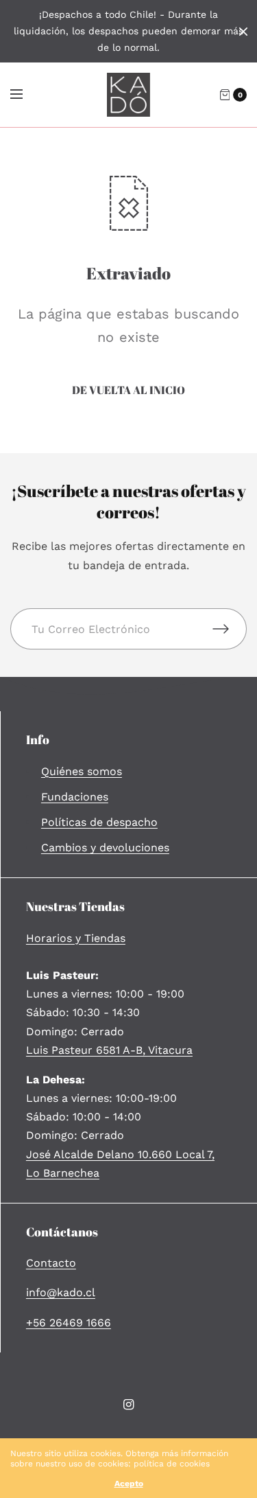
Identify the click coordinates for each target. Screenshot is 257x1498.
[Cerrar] (243, 31)
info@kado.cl (60, 1292)
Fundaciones (74, 796)
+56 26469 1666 (68, 1322)
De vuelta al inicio (128, 389)
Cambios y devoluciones (105, 847)
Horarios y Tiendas (75, 938)
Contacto (51, 1262)
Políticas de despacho (99, 822)
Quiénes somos (81, 771)
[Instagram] (129, 1404)
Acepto (128, 1483)
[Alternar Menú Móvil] (25, 95)
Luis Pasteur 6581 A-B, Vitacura (109, 1050)
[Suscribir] (229, 628)
